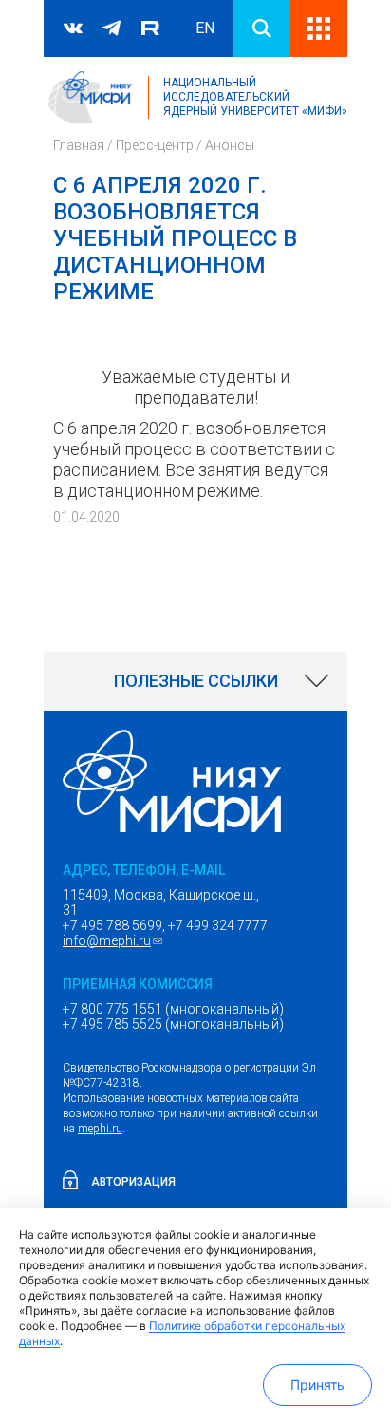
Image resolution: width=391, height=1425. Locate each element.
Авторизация (133, 1181)
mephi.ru (100, 1128)
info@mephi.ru (115, 940)
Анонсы (229, 145)
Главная (78, 145)
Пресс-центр (155, 145)
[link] (195, 681)
